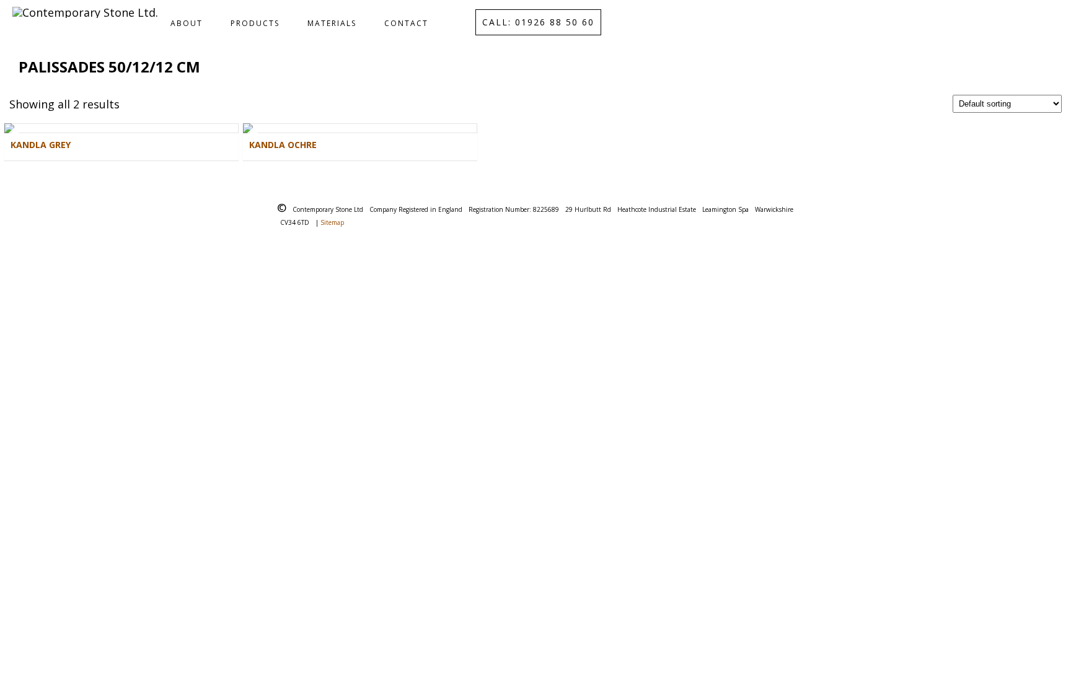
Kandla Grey (41, 145)
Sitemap (332, 222)
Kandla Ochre (283, 145)
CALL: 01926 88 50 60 (538, 22)
